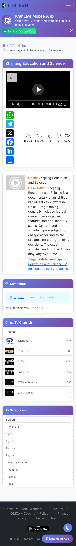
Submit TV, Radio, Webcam (22, 509)
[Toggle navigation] (68, 5)
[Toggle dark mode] (67, 527)
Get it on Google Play (20, 31)
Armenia (11, 476)
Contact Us (59, 509)
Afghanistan (13, 426)
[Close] (71, 30)
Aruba (9, 483)
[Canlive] (3, 45)
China (22, 45)
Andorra (10, 448)
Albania (10, 433)
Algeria (10, 441)
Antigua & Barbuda (17, 462)
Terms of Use (45, 518)
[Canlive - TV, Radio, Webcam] (15, 5)
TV (12, 45)
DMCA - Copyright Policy (29, 513)
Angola (10, 455)
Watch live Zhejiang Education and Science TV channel (47, 264)
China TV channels (55, 269)
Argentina (12, 469)
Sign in (19, 297)
